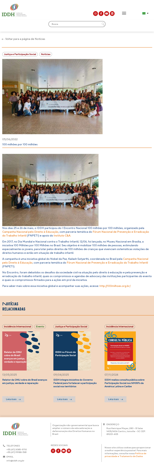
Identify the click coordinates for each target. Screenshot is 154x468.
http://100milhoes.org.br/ (115, 285)
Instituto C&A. (62, 235)
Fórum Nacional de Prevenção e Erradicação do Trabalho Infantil (107, 262)
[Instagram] (95, 13)
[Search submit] (103, 24)
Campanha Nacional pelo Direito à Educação (30, 231)
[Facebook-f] (101, 13)
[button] (124, 13)
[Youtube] (106, 13)
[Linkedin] (112, 13)
